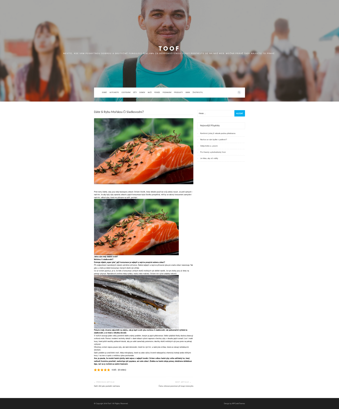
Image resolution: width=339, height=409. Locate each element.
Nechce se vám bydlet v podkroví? (213, 140)
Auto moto (114, 92)
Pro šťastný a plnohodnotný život (213, 152)
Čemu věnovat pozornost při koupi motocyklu (176, 386)
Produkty (178, 92)
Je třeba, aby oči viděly (209, 158)
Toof (169, 48)
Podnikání (167, 92)
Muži (150, 92)
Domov (142, 92)
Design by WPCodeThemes (234, 404)
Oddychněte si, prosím (209, 146)
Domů (104, 92)
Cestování (125, 92)
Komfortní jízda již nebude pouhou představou (217, 133)
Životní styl (198, 92)
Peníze (157, 92)
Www (188, 92)
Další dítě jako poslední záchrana (107, 386)
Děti (135, 92)
